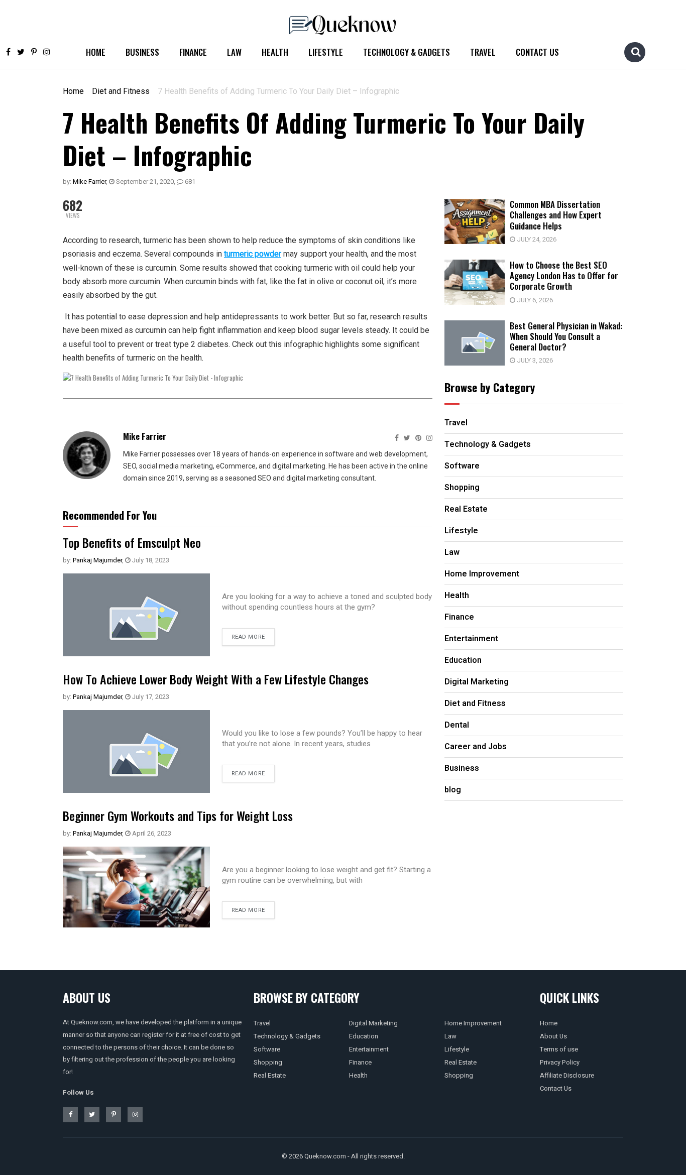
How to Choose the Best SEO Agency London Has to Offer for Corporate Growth (564, 276)
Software (267, 1049)
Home (95, 52)
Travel (483, 52)
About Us (553, 1036)
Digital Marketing (373, 1023)
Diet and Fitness (121, 91)
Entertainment (369, 1049)
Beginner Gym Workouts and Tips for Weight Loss (178, 815)
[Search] (635, 51)
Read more (248, 637)
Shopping (268, 1062)
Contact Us (537, 52)
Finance (193, 52)
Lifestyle (325, 52)
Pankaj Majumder (97, 560)
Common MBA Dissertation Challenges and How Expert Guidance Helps (556, 215)
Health (275, 52)
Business (142, 52)
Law (234, 52)
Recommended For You (110, 515)
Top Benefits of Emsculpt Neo (132, 542)
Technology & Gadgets (406, 52)
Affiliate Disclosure (567, 1075)
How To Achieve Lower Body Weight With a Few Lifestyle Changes (216, 679)
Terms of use (559, 1049)
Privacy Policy (560, 1062)
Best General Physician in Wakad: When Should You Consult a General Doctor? (566, 336)
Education (363, 1036)
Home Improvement (473, 1023)
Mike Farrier (89, 181)
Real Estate (270, 1075)
